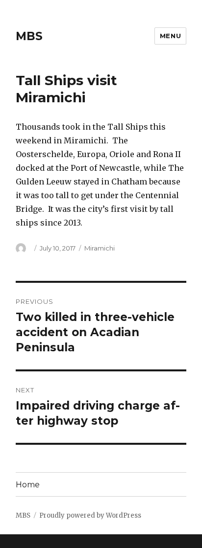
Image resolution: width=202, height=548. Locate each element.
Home (28, 484)
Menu (170, 36)
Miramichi (99, 248)
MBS (29, 36)
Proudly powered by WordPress (90, 515)
